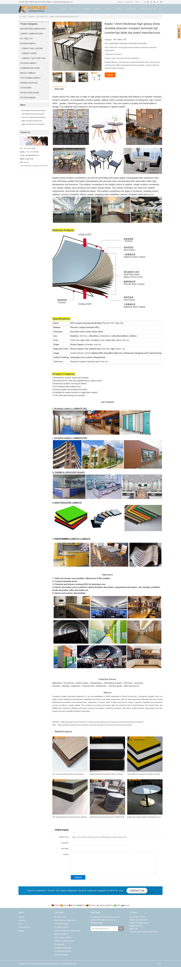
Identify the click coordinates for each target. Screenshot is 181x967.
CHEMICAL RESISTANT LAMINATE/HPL (28, 83)
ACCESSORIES (26, 88)
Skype (161, 2)
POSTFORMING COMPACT (30, 78)
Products (87, 9)
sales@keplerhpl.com (64, 2)
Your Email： (65, 848)
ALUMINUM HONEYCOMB (30, 68)
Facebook (144, 2)
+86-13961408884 (44, 2)
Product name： (64, 837)
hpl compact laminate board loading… (33, 110)
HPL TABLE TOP (42, 16)
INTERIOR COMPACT (28, 43)
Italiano (83, 905)
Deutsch (57, 905)
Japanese (102, 905)
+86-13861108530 (27, 2)
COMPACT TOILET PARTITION (33, 58)
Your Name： (65, 843)
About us (74, 9)
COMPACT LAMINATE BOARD (31, 34)
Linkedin (154, 2)
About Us (121, 2)
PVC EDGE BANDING (27, 98)
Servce (108, 9)
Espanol (66, 905)
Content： (66, 854)
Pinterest (157, 2)
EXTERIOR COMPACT (28, 63)
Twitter (147, 2)
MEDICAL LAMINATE (28, 73)
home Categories (147, 9)
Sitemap (21, 931)
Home (63, 9)
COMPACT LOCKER (29, 53)
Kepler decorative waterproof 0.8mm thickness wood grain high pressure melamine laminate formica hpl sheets (95, 725)
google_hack (29, 159)
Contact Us (129, 2)
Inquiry (137, 2)
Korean (111, 905)
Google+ (151, 2)
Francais (74, 905)
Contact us (131, 9)
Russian (127, 905)
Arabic (118, 905)
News (97, 9)
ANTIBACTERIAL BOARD (29, 93)
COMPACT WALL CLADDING (32, 48)
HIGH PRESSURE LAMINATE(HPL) (33, 29)
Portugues (92, 905)
